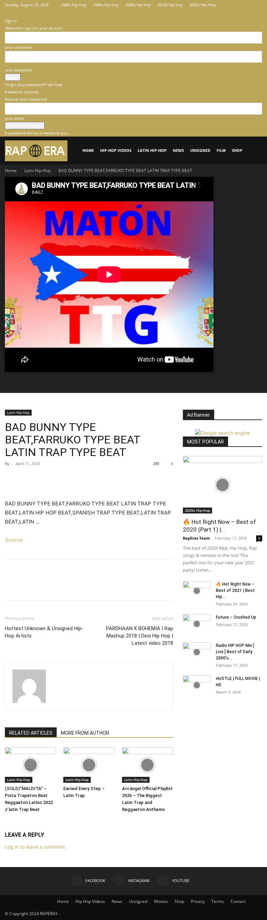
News (178, 150)
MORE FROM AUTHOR (85, 733)
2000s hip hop (138, 4)
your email (14, 118)
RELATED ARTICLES (30, 733)
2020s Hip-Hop (202, 4)
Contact (237, 901)
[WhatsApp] (60, 479)
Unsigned (200, 150)
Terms (217, 901)
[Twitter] (28, 479)
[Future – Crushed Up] (197, 624)
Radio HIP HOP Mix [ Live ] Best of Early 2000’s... (235, 651)
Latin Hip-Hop (152, 150)
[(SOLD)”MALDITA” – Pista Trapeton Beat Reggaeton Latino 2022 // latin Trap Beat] (30, 764)
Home (88, 150)
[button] (253, 150)
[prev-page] (7, 823)
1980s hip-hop (74, 4)
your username (18, 47)
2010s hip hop (170, 4)
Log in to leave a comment (35, 847)
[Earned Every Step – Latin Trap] (88, 764)
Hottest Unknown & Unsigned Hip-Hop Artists (44, 632)
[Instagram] (245, 5)
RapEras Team (196, 538)
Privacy (198, 901)
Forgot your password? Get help (34, 84)
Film (221, 150)
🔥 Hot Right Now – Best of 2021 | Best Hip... (235, 590)
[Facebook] (234, 5)
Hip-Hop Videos (115, 150)
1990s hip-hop (106, 4)
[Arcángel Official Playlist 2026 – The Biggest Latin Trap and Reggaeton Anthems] (147, 764)
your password (18, 69)
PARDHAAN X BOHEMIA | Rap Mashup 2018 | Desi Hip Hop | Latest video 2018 (139, 635)
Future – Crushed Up (236, 617)
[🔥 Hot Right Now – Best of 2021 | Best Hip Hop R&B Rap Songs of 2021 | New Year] (197, 591)
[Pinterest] (44, 479)
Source (14, 539)
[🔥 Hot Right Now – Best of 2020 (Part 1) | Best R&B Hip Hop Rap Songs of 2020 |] (222, 484)
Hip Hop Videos (90, 901)
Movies (161, 901)
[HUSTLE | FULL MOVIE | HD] (197, 685)
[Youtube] (257, 5)
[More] (76, 479)
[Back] (6, 13)
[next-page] (11, 823)
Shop (237, 150)
